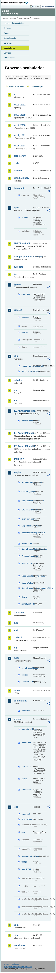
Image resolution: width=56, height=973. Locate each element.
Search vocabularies (16, 87)
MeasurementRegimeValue (27, 533)
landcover (19, 612)
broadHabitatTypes (27, 668)
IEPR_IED (19, 459)
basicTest (26, 814)
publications (20, 700)
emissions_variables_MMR (27, 366)
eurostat (18, 267)
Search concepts (37, 87)
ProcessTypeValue (27, 556)
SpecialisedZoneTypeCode (27, 576)
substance (26, 789)
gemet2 (18, 310)
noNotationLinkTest (27, 856)
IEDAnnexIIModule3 (23, 433)
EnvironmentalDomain (27, 510)
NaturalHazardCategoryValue (27, 549)
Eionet (14, 18)
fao (15, 274)
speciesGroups (27, 682)
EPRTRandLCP (22, 243)
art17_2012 (20, 135)
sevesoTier (26, 767)
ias (15, 390)
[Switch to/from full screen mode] (39, 6)
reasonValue (27, 743)
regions (25, 675)
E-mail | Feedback (11, 964)
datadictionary (21, 178)
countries (26, 294)
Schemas (8, 43)
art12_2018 (20, 115)
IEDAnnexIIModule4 (23, 446)
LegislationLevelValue (27, 526)
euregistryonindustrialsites (23, 256)
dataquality (20, 188)
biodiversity (20, 156)
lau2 (16, 630)
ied (15, 400)
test (16, 807)
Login (34, 6)
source (25, 332)
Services (7, 53)
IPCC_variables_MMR (27, 371)
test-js (24, 862)
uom (16, 925)
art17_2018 (20, 145)
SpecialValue (27, 583)
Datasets (7, 28)
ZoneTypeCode (27, 604)
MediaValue (27, 543)
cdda (16, 163)
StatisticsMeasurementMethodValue (27, 588)
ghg (16, 356)
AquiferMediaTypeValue (27, 482)
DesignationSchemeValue (27, 501)
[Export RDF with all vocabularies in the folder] (48, 191)
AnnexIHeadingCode (27, 421)
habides (18, 380)
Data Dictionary (24, 18)
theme (24, 597)
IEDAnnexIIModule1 (23, 411)
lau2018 (18, 637)
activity (25, 217)
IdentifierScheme (27, 519)
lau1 (16, 623)
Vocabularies (9, 48)
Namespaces (9, 58)
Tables (6, 33)
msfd (16, 658)
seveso (18, 719)
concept (25, 317)
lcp (15, 648)
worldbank (19, 945)
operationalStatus (27, 729)
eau (23, 832)
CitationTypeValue (27, 491)
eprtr (16, 207)
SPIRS (24, 779)
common (18, 170)
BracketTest (27, 819)
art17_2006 (20, 125)
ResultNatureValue (27, 563)
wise (16, 935)
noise (17, 690)
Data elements (10, 38)
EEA (15, 2)
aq (15, 94)
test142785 (26, 869)
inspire (17, 472)
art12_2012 (20, 104)
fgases (17, 284)
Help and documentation (14, 23)
